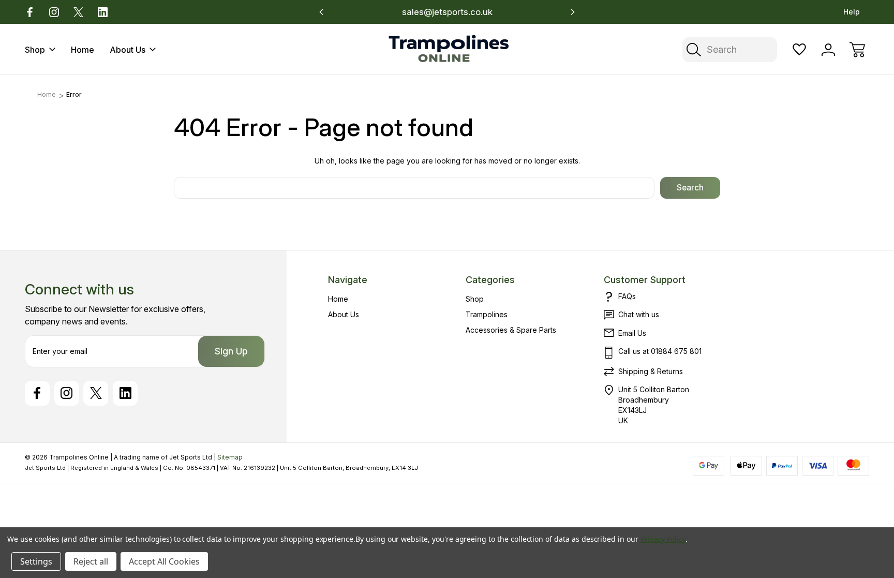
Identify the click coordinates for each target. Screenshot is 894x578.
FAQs (627, 296)
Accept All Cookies (164, 561)
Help (851, 11)
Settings (36, 561)
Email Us (632, 333)
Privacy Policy (663, 539)
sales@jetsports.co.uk (447, 12)
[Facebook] (30, 12)
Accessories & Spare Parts (511, 329)
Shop (35, 50)
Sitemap (230, 457)
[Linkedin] (103, 12)
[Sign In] (828, 50)
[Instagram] (54, 12)
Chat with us (638, 314)
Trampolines (487, 314)
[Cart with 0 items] (857, 50)
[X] (78, 12)
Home (82, 50)
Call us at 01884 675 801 (660, 351)
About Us (127, 50)
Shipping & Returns (650, 371)
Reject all (90, 561)
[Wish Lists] (799, 50)
